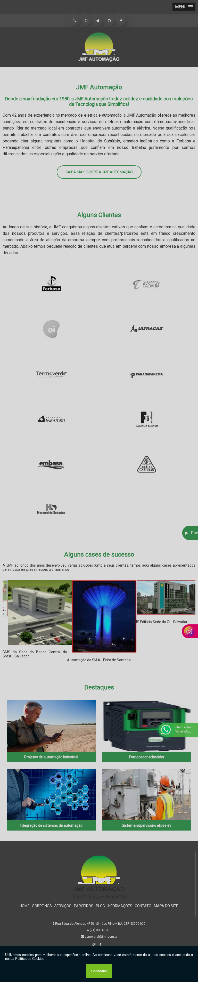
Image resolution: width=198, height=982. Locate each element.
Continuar (99, 971)
